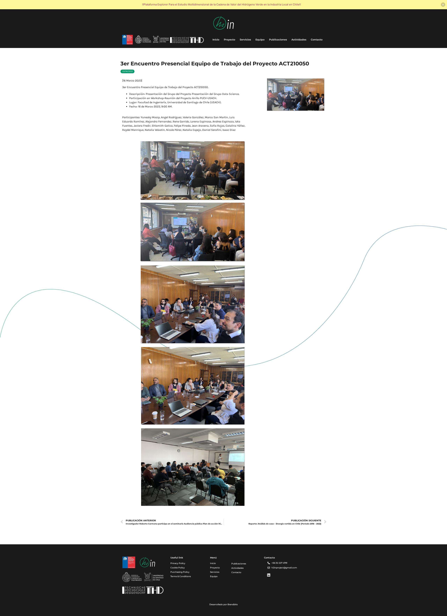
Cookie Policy (177, 567)
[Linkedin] (268, 575)
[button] (127, 71)
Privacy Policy (177, 563)
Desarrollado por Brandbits (223, 604)
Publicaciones (278, 39)
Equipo (260, 39)
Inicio (215, 39)
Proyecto (229, 39)
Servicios (245, 39)
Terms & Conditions (180, 576)
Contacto (317, 39)
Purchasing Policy (179, 572)
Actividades (298, 39)
